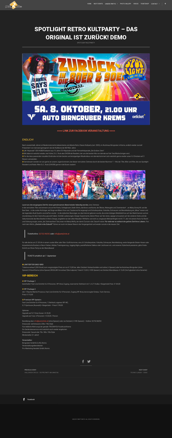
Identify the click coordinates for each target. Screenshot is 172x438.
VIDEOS (135, 4)
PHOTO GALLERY (125, 4)
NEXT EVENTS (98, 4)
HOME (89, 4)
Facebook (31, 399)
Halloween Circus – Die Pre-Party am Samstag (42, 371)
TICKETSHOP (145, 4)
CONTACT (154, 4)
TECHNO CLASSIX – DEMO (138, 371)
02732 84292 (44, 234)
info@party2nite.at (61, 234)
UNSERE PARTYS (110, 4)
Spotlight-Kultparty (86, 43)
